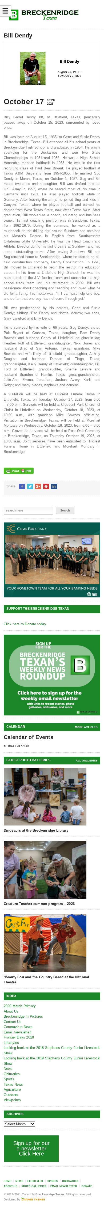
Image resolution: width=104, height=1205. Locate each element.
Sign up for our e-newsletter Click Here (31, 1148)
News (8, 1069)
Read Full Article (18, 746)
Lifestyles (11, 1043)
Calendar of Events (28, 737)
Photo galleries (34, 1186)
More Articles (86, 727)
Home (7, 1181)
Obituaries (12, 1074)
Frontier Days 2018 (19, 1037)
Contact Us (13, 1022)
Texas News (13, 1084)
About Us (11, 1011)
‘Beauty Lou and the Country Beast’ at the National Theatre (46, 979)
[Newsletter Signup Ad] (52, 675)
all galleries (87, 760)
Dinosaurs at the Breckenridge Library (36, 830)
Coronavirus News (18, 1027)
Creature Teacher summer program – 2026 (39, 904)
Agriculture (12, 1089)
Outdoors (11, 1095)
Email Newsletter (17, 1032)
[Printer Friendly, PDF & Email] (19, 471)
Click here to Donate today (25, 624)
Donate (87, 1186)
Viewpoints (12, 1100)
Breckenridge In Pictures (23, 1016)
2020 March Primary (20, 1006)
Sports (9, 1079)
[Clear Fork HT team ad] (52, 559)
